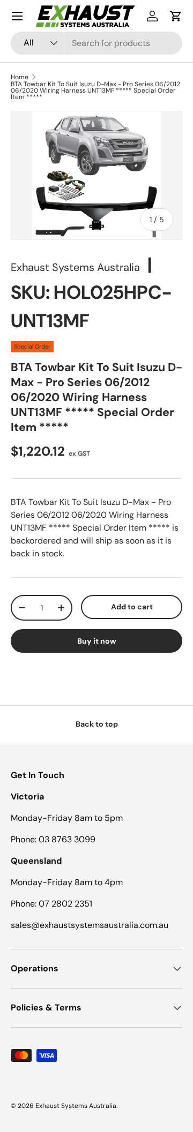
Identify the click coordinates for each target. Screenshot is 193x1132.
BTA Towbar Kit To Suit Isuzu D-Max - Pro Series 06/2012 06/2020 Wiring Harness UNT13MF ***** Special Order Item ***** (95, 90)
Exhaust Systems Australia (75, 267)
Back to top (97, 724)
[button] (176, 16)
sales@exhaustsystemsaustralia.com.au (89, 925)
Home (19, 77)
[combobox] (96, 43)
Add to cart (132, 607)
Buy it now (96, 641)
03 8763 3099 (67, 839)
